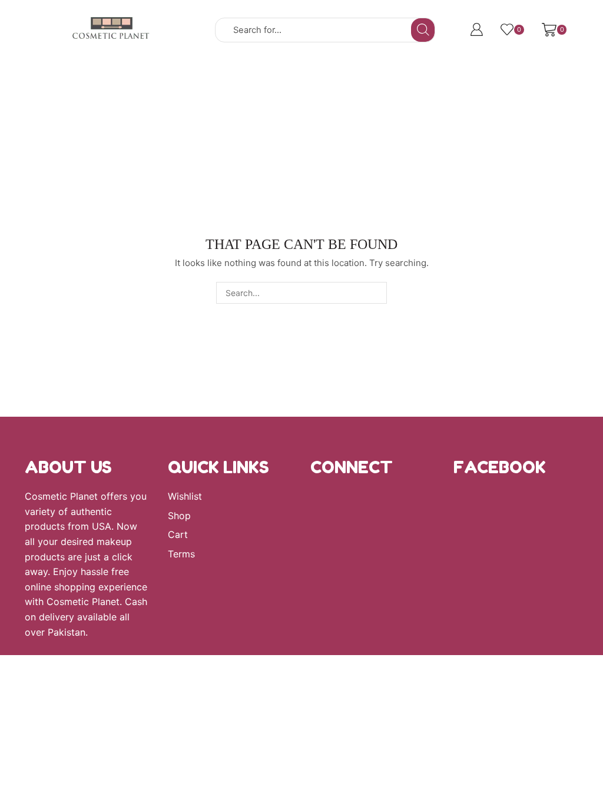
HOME (98, 70)
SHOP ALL (166, 70)
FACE (308, 70)
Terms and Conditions (302, 92)
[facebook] (351, 506)
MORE (495, 70)
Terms (181, 554)
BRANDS (238, 70)
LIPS (432, 70)
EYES (372, 70)
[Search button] (423, 30)
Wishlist (185, 496)
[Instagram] (314, 506)
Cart (178, 534)
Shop (179, 515)
